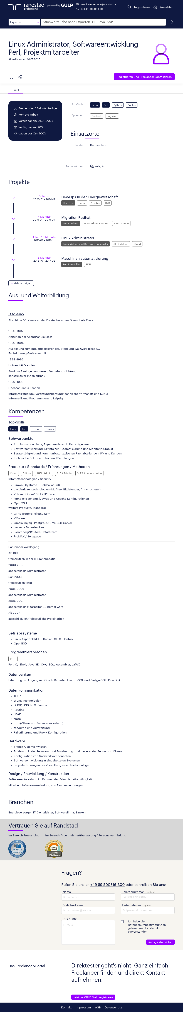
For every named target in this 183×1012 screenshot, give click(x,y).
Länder (79, 145)
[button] (24, 22)
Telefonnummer (133, 891)
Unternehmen (131, 905)
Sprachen (77, 115)
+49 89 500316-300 (92, 8)
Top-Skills (77, 104)
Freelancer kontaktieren (144, 76)
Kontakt (66, 1007)
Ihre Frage (69, 918)
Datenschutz (113, 1007)
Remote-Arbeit (74, 166)
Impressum (83, 1007)
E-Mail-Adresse (73, 905)
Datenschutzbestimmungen (147, 924)
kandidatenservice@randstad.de (99, 4)
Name (67, 891)
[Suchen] (171, 22)
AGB (98, 1007)
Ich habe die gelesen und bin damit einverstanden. (147, 926)
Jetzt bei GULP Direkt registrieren (93, 997)
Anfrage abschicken (160, 942)
